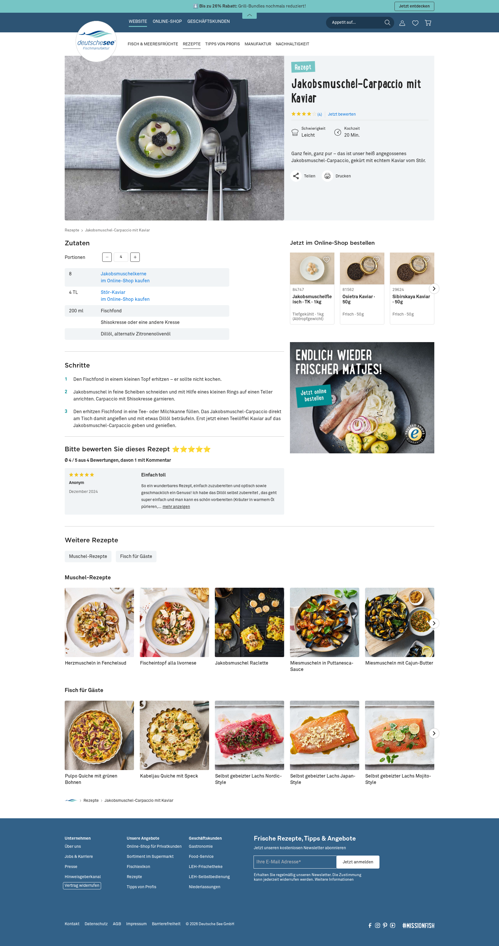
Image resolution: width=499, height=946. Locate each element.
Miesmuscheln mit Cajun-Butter (399, 663)
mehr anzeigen (176, 507)
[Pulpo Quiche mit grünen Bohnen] (99, 735)
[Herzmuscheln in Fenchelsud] (99, 622)
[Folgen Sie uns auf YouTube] (392, 925)
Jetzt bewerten (342, 114)
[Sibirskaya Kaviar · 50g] (412, 269)
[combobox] (360, 23)
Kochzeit (352, 129)
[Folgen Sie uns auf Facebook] (370, 925)
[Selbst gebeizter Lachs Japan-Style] (324, 735)
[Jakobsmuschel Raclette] (249, 622)
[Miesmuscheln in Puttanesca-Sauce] (324, 622)
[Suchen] (387, 22)
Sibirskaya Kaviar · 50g (411, 299)
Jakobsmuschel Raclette (241, 663)
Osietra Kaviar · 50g (358, 299)
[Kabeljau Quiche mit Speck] (174, 735)
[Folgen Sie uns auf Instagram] (377, 925)
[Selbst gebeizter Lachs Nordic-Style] (249, 735)
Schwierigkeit (313, 129)
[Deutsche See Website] (71, 801)
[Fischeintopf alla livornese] (174, 622)
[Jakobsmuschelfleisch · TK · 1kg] (312, 269)
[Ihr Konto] (402, 23)
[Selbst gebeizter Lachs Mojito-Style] (399, 735)
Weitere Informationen (334, 880)
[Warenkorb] (428, 23)
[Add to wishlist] (326, 259)
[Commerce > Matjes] (362, 397)
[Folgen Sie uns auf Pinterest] (385, 925)
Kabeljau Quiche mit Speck (169, 776)
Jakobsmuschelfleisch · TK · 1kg (312, 299)
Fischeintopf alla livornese (168, 663)
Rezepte (72, 230)
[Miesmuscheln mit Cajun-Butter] (399, 622)
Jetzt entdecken (414, 6)
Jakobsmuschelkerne (125, 277)
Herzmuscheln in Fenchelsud (95, 663)
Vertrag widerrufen (82, 886)
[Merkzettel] (415, 23)
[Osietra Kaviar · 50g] (362, 269)
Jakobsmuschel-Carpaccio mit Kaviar (117, 230)
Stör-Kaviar (125, 296)
